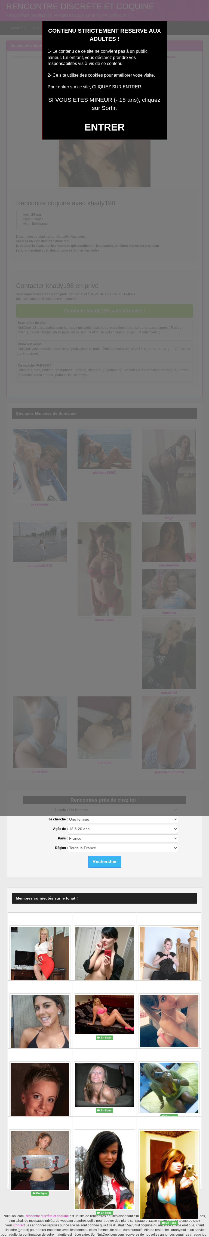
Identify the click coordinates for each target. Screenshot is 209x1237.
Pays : (63, 838)
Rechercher (105, 861)
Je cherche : (58, 819)
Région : (61, 848)
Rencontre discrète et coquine (46, 1216)
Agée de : (60, 829)
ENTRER (104, 127)
